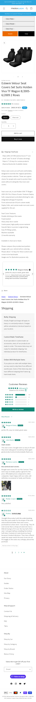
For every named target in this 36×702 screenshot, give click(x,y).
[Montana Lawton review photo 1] (6, 485)
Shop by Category (10, 644)
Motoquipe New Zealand (13, 696)
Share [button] (5, 290)
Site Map (7, 593)
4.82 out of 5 (23, 388)
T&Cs (6, 626)
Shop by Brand (9, 649)
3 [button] (18, 552)
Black (5, 117)
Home (4, 297)
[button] (4, 8)
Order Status (8, 588)
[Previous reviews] (3, 274)
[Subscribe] (30, 669)
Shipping (10, 110)
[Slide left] (13, 77)
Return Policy (9, 654)
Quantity (4, 122)
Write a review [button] (18, 409)
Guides (6, 583)
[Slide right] (22, 77)
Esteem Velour (13, 297)
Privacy (6, 598)
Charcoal (15, 117)
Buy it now (18, 139)
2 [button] (15, 552)
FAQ (5, 621)
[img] (6, 422)
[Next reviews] (33, 274)
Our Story (7, 578)
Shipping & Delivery (11, 616)
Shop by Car (8, 639)
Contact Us (8, 611)
